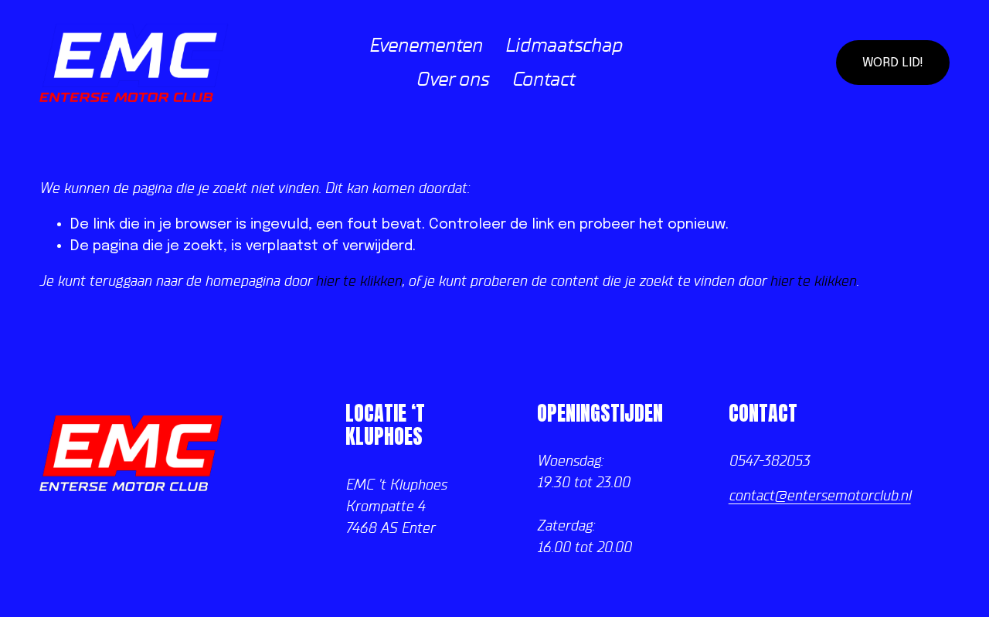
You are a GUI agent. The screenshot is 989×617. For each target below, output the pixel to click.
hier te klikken (358, 281)
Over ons (452, 79)
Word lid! (892, 62)
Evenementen (425, 45)
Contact (543, 79)
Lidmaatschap (563, 45)
